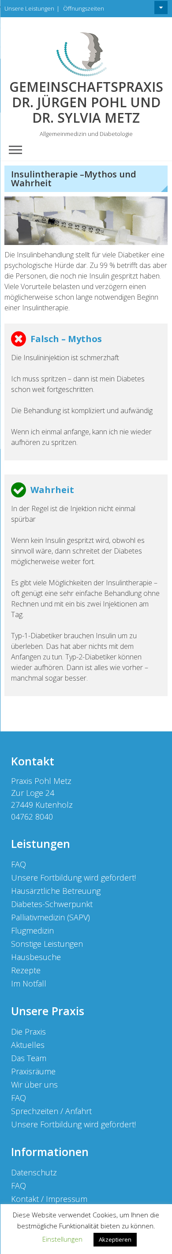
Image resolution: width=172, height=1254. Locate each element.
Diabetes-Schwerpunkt (52, 904)
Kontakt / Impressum (49, 1199)
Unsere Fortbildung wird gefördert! (73, 877)
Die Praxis (28, 1031)
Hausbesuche (36, 957)
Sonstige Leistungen (47, 943)
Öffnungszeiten (83, 8)
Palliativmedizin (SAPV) (50, 917)
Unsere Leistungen (29, 8)
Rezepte (26, 970)
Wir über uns (34, 1084)
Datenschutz (34, 1172)
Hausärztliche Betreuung (56, 890)
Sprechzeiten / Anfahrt (51, 1111)
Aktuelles (28, 1044)
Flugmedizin (32, 930)
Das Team (28, 1058)
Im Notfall (28, 983)
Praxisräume (33, 1071)
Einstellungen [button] (62, 1239)
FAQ (18, 864)
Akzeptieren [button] (115, 1239)
